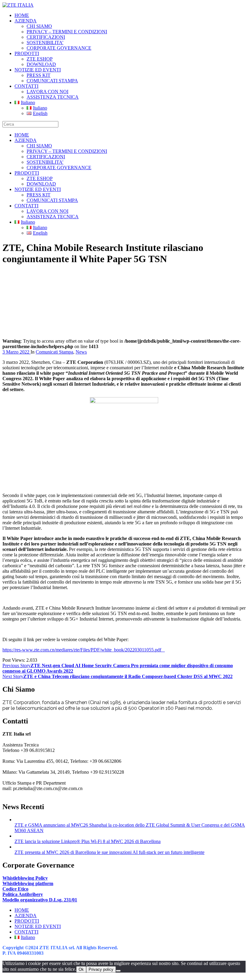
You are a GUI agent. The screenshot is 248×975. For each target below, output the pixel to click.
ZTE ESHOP (40, 58)
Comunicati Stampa (54, 351)
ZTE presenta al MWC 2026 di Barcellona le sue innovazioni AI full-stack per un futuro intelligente (109, 852)
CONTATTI (26, 86)
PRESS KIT (39, 75)
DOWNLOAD (41, 64)
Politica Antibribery (22, 894)
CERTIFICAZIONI (46, 37)
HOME (22, 15)
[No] (118, 971)
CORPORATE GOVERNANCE (59, 48)
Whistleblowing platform (27, 883)
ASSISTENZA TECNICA (53, 97)
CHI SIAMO (39, 26)
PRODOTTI (27, 53)
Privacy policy (101, 969)
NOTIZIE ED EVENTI (38, 69)
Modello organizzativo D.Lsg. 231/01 (39, 899)
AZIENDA (26, 20)
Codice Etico (15, 888)
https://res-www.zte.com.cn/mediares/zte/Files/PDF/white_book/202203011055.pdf (83, 649)
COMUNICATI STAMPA (52, 80)
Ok (81, 969)
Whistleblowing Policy (25, 878)
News (81, 351)
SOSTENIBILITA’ (45, 42)
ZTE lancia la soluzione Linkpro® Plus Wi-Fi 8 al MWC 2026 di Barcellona (88, 841)
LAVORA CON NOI (47, 91)
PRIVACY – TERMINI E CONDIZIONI (67, 31)
